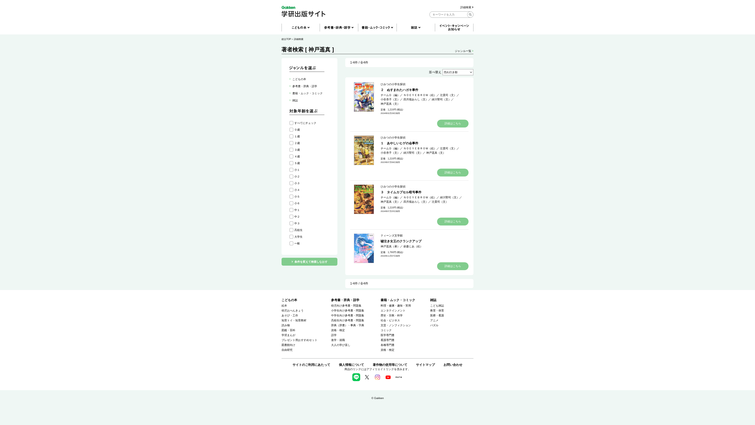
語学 (334, 335)
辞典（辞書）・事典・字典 (347, 325)
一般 (297, 243)
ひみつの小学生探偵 (393, 84)
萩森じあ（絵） (413, 246)
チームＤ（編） (390, 95)
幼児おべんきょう (293, 310)
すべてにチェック (305, 123)
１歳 (297, 136)
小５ (297, 196)
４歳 (297, 156)
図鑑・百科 (288, 330)
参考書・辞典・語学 (345, 300)
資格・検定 (338, 330)
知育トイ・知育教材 (294, 320)
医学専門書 (387, 335)
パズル (434, 325)
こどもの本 (289, 300)
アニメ (434, 320)
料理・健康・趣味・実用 (396, 305)
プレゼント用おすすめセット (299, 340)
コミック (386, 330)
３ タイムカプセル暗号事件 (401, 192)
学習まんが (288, 335)
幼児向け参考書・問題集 (346, 305)
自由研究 (287, 349)
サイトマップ (425, 364)
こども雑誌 (437, 305)
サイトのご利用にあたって (311, 364)
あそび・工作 (290, 315)
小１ (297, 169)
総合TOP (286, 39)
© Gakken (377, 398)
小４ (297, 189)
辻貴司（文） (448, 95)
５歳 (297, 163)
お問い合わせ (453, 364)
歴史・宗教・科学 (392, 315)
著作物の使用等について (390, 364)
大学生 (298, 236)
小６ (297, 203)
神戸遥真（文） (390, 103)
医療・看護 (437, 315)
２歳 (297, 143)
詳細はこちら (453, 123)
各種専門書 (387, 345)
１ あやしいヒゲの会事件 (399, 143)
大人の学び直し (340, 345)
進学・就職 (338, 340)
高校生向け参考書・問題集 (347, 320)
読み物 (286, 325)
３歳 (297, 149)
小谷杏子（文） (390, 99)
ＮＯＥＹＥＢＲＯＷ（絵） (419, 95)
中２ (297, 216)
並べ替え (435, 72)
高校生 (298, 230)
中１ (297, 210)
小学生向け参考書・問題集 (347, 310)
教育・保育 (437, 310)
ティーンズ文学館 (392, 235)
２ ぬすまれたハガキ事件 (399, 89)
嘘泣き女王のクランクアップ (401, 241)
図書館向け (288, 345)
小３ (297, 183)
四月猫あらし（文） (415, 99)
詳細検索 (466, 7)
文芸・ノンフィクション (396, 325)
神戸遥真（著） (390, 246)
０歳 (297, 129)
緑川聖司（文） (441, 99)
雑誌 (433, 300)
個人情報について (351, 364)
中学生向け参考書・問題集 (347, 315)
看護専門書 (387, 340)
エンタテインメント (393, 310)
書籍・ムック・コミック (398, 300)
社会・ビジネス (390, 320)
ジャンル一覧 (463, 51)
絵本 (284, 305)
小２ (297, 176)
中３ (297, 223)
